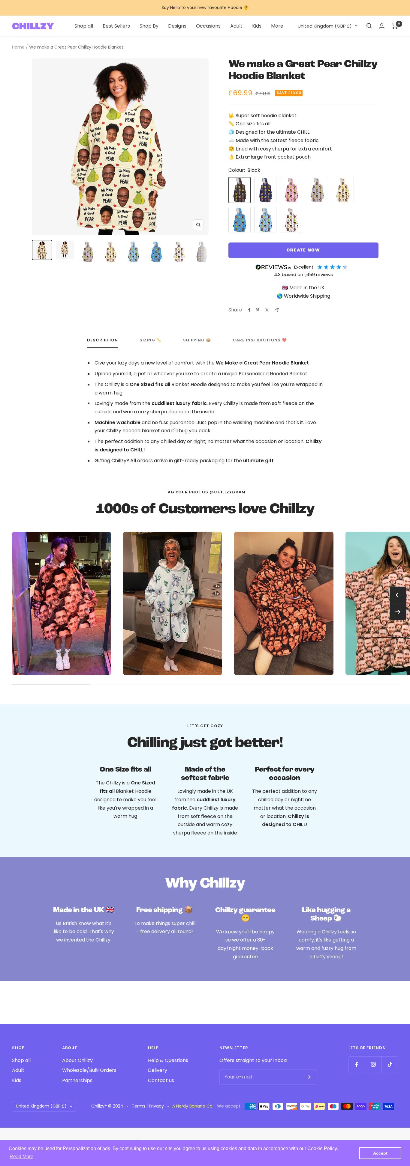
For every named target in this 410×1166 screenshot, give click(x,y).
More (277, 25)
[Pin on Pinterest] (257, 310)
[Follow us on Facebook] (356, 1064)
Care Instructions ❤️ (260, 340)
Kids (256, 25)
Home (18, 47)
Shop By (149, 25)
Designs (177, 25)
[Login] (381, 25)
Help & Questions (168, 1060)
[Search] (369, 25)
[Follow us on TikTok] (389, 1064)
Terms (138, 1106)
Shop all (83, 25)
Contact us (161, 1080)
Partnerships (77, 1080)
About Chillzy (77, 1060)
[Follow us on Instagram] (373, 1064)
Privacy (156, 1106)
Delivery (157, 1070)
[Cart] (395, 26)
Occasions (208, 25)
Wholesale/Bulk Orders (89, 1070)
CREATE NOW (303, 250)
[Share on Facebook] (249, 310)
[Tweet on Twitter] (267, 310)
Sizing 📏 (150, 340)
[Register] (308, 1077)
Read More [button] (21, 1156)
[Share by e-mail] (277, 310)
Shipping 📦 (197, 340)
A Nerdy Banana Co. (194, 1106)
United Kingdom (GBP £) (325, 26)
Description (102, 340)
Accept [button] (380, 1153)
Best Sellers (116, 25)
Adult (236, 25)
